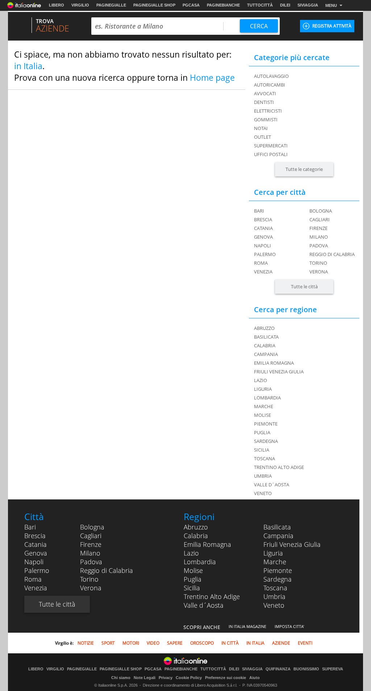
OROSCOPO (202, 643)
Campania (278, 535)
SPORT (108, 643)
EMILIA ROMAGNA (274, 363)
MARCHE (263, 406)
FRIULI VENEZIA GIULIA (279, 371)
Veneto (273, 605)
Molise (193, 570)
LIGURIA (263, 389)
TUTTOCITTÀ (260, 5)
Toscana (275, 587)
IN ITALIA (255, 643)
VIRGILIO (80, 5)
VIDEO (153, 643)
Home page (212, 77)
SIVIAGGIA (307, 5)
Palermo (265, 254)
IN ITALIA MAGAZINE (247, 626)
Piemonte (277, 570)
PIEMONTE (266, 423)
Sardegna (277, 579)
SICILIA (261, 450)
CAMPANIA (266, 354)
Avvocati (265, 93)
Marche (274, 561)
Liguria (273, 553)
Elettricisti (268, 111)
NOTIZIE (86, 643)
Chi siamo (120, 677)
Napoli (262, 245)
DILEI (285, 5)
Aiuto (254, 677)
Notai (261, 128)
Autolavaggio (271, 76)
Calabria (196, 535)
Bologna (320, 211)
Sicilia (192, 587)
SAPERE (175, 643)
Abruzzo (196, 527)
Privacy (165, 677)
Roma (261, 263)
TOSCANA (264, 458)
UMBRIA (263, 476)
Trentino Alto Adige (212, 596)
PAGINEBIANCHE (223, 5)
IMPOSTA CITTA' (289, 626)
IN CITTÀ (230, 643)
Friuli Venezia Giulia (292, 544)
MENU (331, 5)
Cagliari (319, 219)
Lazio (191, 553)
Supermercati (271, 145)
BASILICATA (266, 337)
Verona (318, 271)
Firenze (318, 228)
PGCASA (191, 5)
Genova (263, 237)
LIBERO (56, 5)
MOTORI (130, 643)
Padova (318, 245)
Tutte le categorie (304, 169)
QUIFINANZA (278, 669)
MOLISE (262, 415)
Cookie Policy (189, 677)
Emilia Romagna (207, 544)
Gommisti (266, 119)
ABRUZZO (264, 328)
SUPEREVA (332, 669)
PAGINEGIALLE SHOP (154, 5)
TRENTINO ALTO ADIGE (279, 467)
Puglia (192, 579)
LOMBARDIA (267, 397)
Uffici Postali (271, 154)
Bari (259, 211)
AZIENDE (281, 643)
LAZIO (260, 380)
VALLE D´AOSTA (271, 484)
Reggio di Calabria (332, 254)
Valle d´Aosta (204, 605)
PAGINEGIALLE (111, 5)
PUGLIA (262, 432)
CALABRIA (264, 345)
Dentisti (264, 102)
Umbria (274, 596)
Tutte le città (304, 286)
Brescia (263, 219)
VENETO (263, 493)
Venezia (263, 271)
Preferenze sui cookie (225, 677)
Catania (263, 228)
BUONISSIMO (306, 669)
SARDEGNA (266, 441)
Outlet (262, 137)
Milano (318, 237)
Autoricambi (269, 84)
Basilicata (277, 527)
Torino (318, 263)
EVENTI (305, 643)
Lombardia (200, 561)
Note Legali (144, 677)
